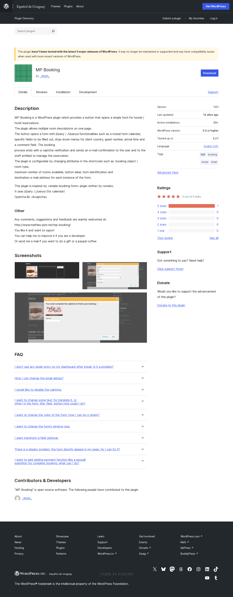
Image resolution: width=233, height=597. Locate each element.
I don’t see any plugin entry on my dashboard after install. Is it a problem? (64, 367)
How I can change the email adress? (39, 378)
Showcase (62, 536)
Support (213, 92)
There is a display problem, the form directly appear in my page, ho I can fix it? (67, 449)
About (18, 536)
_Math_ (45, 76)
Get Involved (147, 536)
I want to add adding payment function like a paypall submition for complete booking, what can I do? (50, 461)
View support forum (170, 269)
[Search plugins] (53, 31)
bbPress (187, 547)
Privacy (19, 553)
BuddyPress (189, 553)
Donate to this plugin (171, 305)
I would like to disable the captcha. (38, 389)
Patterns (61, 553)
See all (214, 238)
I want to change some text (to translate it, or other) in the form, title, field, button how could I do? (50, 401)
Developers (105, 547)
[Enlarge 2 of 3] (142, 267)
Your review (165, 238)
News (18, 542)
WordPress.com (192, 536)
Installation (63, 92)
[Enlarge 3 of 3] (142, 297)
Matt (185, 542)
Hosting (19, 547)
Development (88, 92)
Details (22, 92)
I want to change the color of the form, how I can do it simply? (57, 415)
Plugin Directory (24, 18)
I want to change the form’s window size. (42, 426)
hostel (205, 162)
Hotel (214, 162)
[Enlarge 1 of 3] (74, 267)
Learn (101, 536)
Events (143, 542)
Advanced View (167, 172)
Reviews (41, 92)
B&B (203, 154)
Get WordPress (216, 6)
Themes (61, 542)
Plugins (60, 547)
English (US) (211, 146)
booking (212, 154)
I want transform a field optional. (36, 438)
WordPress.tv (107, 553)
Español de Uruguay (60, 573)
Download (209, 73)
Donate (145, 547)
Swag (144, 553)
